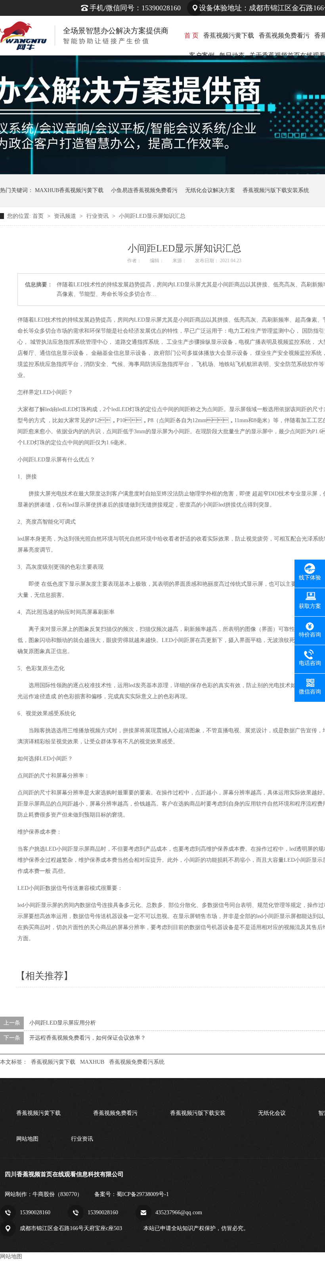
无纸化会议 (272, 1113)
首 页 (191, 35)
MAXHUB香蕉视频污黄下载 (69, 190)
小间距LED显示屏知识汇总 (152, 216)
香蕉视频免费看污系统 (136, 1062)
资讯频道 (66, 216)
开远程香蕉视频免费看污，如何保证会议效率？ (87, 1038)
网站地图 (27, 1139)
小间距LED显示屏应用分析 (62, 1023)
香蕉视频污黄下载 (228, 35)
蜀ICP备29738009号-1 (143, 1194)
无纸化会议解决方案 (210, 190)
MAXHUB (92, 1062)
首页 (38, 216)
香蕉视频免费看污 (284, 35)
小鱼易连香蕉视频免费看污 (144, 190)
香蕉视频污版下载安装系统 (276, 190)
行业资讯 (98, 216)
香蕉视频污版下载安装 (198, 1113)
